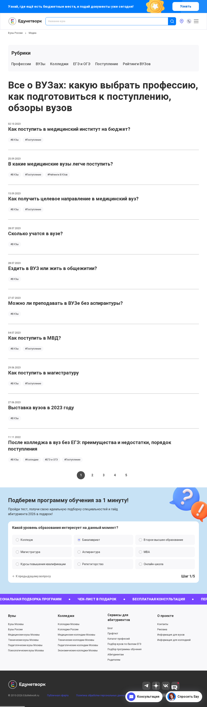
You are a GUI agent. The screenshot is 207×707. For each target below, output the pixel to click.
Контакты (162, 624)
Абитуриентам (116, 654)
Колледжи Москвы (68, 624)
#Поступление (33, 139)
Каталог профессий (119, 638)
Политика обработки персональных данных (101, 695)
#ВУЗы (15, 139)
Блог (110, 628)
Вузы (12, 616)
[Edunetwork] (25, 21)
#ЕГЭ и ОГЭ (51, 459)
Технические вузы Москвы (23, 640)
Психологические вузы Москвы (26, 650)
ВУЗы (40, 64)
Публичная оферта (58, 695)
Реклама (162, 629)
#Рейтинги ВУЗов (58, 174)
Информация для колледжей (174, 640)
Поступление (106, 64)
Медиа (32, 33)
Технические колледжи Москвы (76, 640)
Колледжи (59, 64)
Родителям (114, 659)
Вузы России (15, 33)
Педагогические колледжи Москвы (78, 645)
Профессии (21, 64)
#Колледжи (31, 459)
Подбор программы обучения (125, 649)
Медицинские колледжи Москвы (76, 634)
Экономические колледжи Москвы (78, 650)
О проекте (165, 616)
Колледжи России (68, 629)
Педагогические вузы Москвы (25, 645)
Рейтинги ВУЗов (137, 64)
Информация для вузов (171, 634)
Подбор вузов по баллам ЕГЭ (124, 644)
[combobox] (109, 21)
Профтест (113, 633)
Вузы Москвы (16, 624)
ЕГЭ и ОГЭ (81, 64)
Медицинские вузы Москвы (24, 634)
